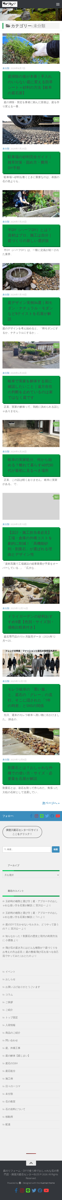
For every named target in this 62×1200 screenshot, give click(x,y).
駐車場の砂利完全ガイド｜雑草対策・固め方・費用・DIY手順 (30, 162)
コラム (9, 994)
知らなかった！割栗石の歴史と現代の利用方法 (31, 936)
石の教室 (10, 1101)
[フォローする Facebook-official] (31, 816)
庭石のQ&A (11, 1063)
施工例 (9, 1078)
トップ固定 (11, 1017)
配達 (7, 1124)
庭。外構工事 (12, 1048)
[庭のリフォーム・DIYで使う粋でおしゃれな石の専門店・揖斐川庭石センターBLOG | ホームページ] (12, 4)
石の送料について (15, 1109)
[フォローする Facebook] (52, 816)
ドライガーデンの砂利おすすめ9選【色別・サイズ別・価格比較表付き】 (31, 622)
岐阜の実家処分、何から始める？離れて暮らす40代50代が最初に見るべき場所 (30, 465)
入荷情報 (10, 1025)
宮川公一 (41, 905)
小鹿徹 (9, 940)
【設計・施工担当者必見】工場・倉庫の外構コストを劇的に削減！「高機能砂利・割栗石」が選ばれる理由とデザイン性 (30, 543)
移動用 (9, 1116)
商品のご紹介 (12, 1032)
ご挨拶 (9, 1002)
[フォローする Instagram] (36, 816)
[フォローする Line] (42, 816)
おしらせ (10, 979)
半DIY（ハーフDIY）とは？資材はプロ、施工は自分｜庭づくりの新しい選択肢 (30, 235)
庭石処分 (10, 1070)
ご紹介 (9, 1009)
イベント (10, 971)
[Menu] (58, 4)
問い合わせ (11, 1040)
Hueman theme (47, 1183)
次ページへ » (51, 803)
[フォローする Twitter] (47, 816)
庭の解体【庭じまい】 (17, 1055)
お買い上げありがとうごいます (22, 986)
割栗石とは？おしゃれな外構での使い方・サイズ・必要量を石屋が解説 (30, 773)
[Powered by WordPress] (20, 1183)
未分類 (5, 68)
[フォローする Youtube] (58, 816)
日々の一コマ (12, 1086)
